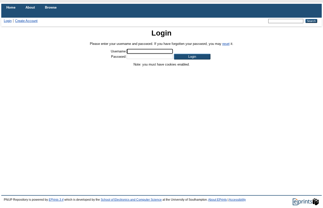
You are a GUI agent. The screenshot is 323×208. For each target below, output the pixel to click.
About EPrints (217, 199)
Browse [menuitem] (51, 7)
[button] (192, 57)
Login (8, 21)
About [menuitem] (30, 7)
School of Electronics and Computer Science (131, 199)
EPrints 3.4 (56, 199)
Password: (118, 56)
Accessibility (237, 199)
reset (226, 44)
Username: (119, 51)
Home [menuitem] (10, 7)
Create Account (26, 21)
